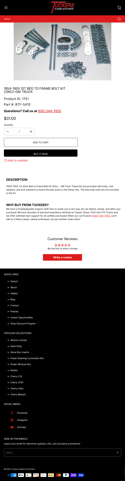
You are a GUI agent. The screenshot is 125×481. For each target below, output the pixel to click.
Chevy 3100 (16, 382)
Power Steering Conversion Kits (27, 358)
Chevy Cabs (16, 388)
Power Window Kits (20, 364)
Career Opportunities (21, 317)
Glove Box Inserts (19, 352)
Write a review (62, 257)
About (13, 287)
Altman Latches (18, 340)
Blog (12, 299)
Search (14, 281)
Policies (14, 311)
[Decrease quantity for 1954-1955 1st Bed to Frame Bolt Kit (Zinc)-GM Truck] (7, 131)
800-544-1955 (49, 111)
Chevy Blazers (18, 394)
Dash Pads (16, 346)
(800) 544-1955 (101, 215)
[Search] (117, 18)
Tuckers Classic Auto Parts (23, 469)
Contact (14, 305)
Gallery (14, 293)
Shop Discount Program (23, 323)
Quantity (8, 124)
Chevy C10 (16, 376)
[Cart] (117, 7)
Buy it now (41, 154)
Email (9, 452)
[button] (7, 7)
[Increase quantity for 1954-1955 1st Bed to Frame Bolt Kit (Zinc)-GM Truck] (31, 131)
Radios (14, 370)
